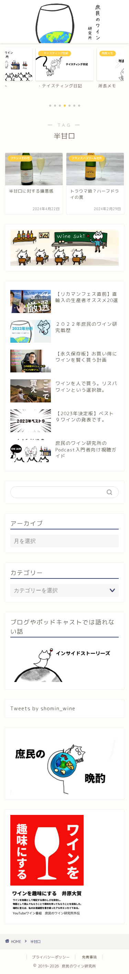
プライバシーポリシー (51, 957)
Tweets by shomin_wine (42, 708)
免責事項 (89, 957)
